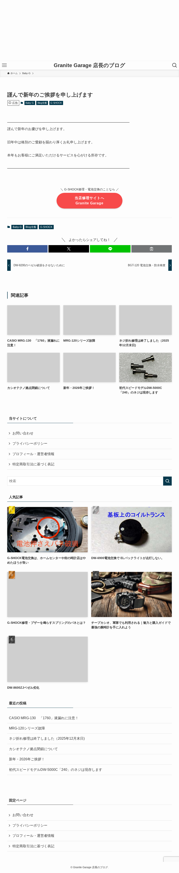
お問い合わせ (22, 433)
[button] (27, 249)
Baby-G (30, 103)
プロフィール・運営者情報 (33, 454)
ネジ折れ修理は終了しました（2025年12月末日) (47, 738)
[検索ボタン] (174, 65)
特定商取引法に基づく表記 (33, 464)
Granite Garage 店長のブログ (89, 65)
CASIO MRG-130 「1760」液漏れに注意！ (44, 718)
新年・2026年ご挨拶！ (27, 759)
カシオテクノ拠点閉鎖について (33, 749)
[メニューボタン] (4, 65)
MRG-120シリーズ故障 (27, 728)
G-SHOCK (56, 103)
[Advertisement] (89, 30)
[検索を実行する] (167, 481)
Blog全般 (42, 103)
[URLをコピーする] (151, 249)
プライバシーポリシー (29, 443)
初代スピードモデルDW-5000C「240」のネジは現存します (55, 769)
